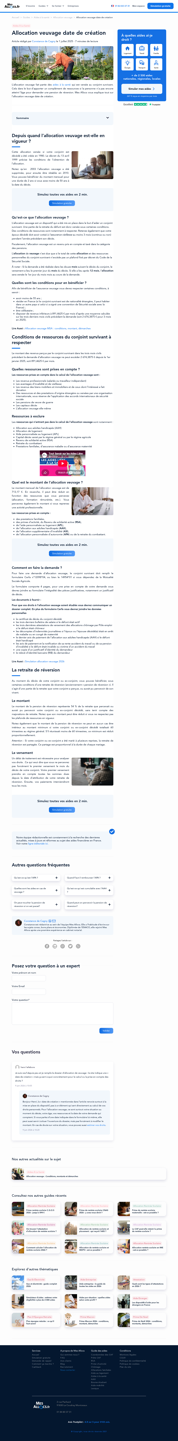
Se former (56, 6)
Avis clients (65, 1361)
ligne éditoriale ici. (38, 843)
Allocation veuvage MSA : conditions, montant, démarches (58, 328)
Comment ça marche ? (43, 1364)
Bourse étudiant (99, 1382)
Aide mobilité (97, 1385)
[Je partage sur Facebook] (47, 946)
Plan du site (125, 1367)
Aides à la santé (41, 17)
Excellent (128, 104)
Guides (42, 6)
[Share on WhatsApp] (78, 946)
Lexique (95, 1388)
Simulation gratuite (160, 6)
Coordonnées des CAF (102, 1355)
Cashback (36, 1367)
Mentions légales (128, 1355)
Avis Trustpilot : (89, 1422)
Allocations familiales (101, 1370)
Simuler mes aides (139, 89)
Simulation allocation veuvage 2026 (44, 661)
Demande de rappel (41, 1361)
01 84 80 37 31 (122, 6)
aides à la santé (62, 84)
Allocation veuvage (62, 17)
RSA (93, 1361)
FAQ (62, 1358)
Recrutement (66, 1367)
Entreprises (73, 6)
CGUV (123, 1358)
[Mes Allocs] (12, 5)
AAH (93, 1379)
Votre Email (18, 986)
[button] (36, 878)
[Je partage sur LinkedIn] (55, 946)
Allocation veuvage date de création (94, 17)
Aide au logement (99, 1373)
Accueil (15, 17)
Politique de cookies (129, 1364)
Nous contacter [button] (67, 1370)
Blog (62, 1364)
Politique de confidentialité (133, 1361)
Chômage (95, 1367)
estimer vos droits (96, 1125)
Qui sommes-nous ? (69, 1355)
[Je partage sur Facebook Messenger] (62, 946)
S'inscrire (30, 6)
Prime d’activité (98, 1364)
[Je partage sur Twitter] (70, 946)
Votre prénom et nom (24, 972)
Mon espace (138, 6)
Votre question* (20, 999)
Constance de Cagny (44, 41)
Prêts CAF (96, 1358)
